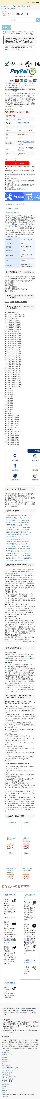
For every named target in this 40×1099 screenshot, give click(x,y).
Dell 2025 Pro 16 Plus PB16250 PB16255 (28, 870)
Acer (23, 1008)
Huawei (23, 1010)
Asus (34, 1008)
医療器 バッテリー (7, 1073)
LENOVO (4, 1090)
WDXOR (24, 302)
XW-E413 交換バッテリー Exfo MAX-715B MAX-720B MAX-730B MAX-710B (20, 522)
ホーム (6, 32)
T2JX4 (12, 302)
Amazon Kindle (22, 1013)
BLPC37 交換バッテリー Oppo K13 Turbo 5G (20, 558)
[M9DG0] (12, 829)
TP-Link (12, 1013)
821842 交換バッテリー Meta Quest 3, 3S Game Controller (20, 544)
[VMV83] (28, 859)
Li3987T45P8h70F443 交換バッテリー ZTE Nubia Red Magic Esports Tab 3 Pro (20, 534)
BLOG (13, 8)
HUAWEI (4, 1086)
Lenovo (5, 1013)
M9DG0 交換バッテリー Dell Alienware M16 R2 (20, 555)
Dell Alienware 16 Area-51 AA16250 (11, 870)
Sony (29, 1008)
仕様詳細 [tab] (9, 204)
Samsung (31, 1010)
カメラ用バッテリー (8, 1071)
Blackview (33, 1013)
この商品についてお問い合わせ (16, 189)
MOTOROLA (6, 1084)
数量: (6, 159)
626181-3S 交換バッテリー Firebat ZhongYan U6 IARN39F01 (20, 518)
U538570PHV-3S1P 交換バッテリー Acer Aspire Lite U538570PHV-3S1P (20, 532)
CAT (3, 1088)
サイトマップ (5, 8)
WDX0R (18, 302)
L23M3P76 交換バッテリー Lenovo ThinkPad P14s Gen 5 (20, 553)
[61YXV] (12, 859)
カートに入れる (17, 163)
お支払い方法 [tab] (19, 204)
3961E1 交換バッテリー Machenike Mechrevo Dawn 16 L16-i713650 (20, 537)
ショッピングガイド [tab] (12, 212)
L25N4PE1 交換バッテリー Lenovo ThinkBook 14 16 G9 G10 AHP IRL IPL (20, 541)
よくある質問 (6, 1066)
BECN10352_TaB (23, 123)
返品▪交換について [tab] (12, 208)
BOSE (3, 1092)
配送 (28, 6)
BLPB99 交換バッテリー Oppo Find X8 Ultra (20, 520)
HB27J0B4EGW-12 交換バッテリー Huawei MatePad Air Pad (20, 525)
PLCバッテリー (6, 1075)
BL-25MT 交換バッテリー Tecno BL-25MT (19, 527)
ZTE (10, 1010)
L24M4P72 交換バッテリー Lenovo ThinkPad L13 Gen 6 (20, 529)
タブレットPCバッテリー (19, 32)
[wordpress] (2, 1052)
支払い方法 (12, 6)
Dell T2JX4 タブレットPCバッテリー (22, 683)
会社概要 (3, 6)
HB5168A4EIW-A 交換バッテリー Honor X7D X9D (20, 560)
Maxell (16, 1010)
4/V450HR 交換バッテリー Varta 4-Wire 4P (20, 515)
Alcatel (5, 1015)
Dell (31, 32)
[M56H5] (28, 829)
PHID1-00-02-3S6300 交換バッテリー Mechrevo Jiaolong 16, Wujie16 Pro (20, 539)
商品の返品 (21, 6)
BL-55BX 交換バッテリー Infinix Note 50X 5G (20, 548)
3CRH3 (7, 302)
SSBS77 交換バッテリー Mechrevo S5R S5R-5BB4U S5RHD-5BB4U (20, 546)
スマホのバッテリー (8, 1079)
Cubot (4, 1010)
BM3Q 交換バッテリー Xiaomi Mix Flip (18, 551)
